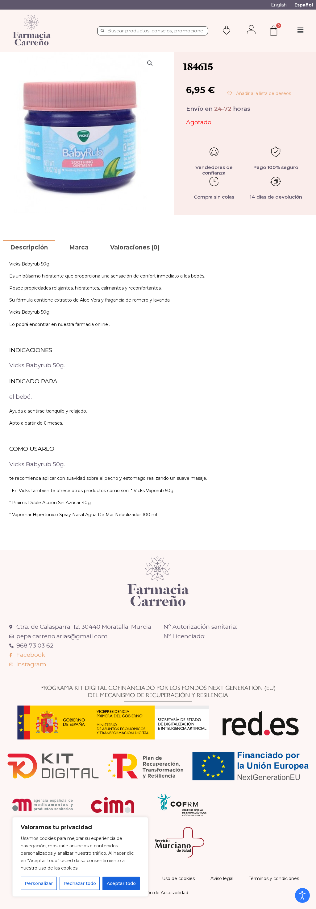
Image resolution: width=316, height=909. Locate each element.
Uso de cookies (178, 878)
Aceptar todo (121, 883)
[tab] (29, 247)
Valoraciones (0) (135, 247)
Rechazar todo (80, 883)
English (279, 5)
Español (303, 5)
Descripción (29, 247)
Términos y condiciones (274, 878)
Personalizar (39, 883)
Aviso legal (221, 878)
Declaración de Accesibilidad (158, 892)
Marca (79, 247)
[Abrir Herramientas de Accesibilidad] (302, 895)
